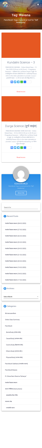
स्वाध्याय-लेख (8, 401)
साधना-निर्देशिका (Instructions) (13, 389)
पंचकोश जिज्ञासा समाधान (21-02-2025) (15, 255)
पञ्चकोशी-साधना (10, 408)
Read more (21, 91)
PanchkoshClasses (11, 370)
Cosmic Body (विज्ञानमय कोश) (14, 345)
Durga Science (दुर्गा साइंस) (21, 126)
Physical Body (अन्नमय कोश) (14, 357)
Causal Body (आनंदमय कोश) (14, 338)
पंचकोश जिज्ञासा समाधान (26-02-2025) (15, 236)
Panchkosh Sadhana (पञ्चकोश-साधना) (16, 363)
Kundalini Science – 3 (21, 62)
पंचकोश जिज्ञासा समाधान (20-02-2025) (15, 261)
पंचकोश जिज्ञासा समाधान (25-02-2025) (15, 242)
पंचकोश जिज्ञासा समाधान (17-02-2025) (15, 280)
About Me (21, 193)
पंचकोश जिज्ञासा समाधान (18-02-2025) (15, 273)
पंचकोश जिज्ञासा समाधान (11, 382)
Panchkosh (8, 326)
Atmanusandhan (10, 313)
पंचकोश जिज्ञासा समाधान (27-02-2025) (15, 229)
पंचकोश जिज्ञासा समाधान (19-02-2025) (15, 267)
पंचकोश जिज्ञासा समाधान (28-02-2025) (15, 223)
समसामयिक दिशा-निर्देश (12, 395)
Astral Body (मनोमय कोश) (13, 332)
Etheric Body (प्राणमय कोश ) (14, 351)
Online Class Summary (12, 319)
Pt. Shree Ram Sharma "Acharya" (16, 376)
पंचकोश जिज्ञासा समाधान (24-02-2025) (15, 248)
